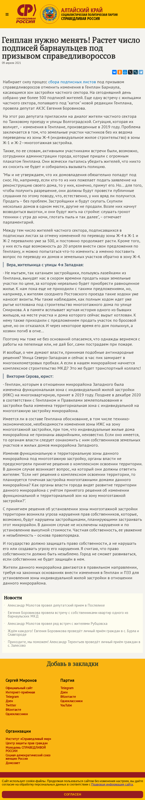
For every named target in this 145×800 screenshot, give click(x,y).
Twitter (11, 705)
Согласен (72, 794)
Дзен (9, 701)
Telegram (12, 696)
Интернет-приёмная (20, 692)
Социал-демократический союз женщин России (28, 756)
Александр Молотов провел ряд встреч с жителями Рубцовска (55, 624)
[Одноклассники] (119, 72)
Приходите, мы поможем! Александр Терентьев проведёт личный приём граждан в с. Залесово (72, 644)
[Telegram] (141, 72)
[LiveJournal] (135, 72)
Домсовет (13, 763)
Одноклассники (17, 714)
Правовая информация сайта (112, 784)
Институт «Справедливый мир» (28, 738)
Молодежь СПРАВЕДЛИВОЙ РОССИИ (26, 749)
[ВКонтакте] (114, 72)
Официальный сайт (19, 688)
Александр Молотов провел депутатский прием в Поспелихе (54, 606)
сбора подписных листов (72, 81)
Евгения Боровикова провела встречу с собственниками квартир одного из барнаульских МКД (66, 614)
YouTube (66, 705)
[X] (130, 72)
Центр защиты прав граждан (27, 743)
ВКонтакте (13, 709)
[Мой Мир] (125, 72)
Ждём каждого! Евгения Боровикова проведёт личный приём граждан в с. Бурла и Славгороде (71, 633)
